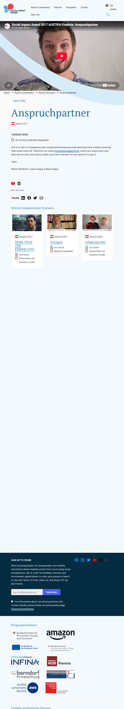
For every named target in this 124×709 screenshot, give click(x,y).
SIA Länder (113, 7)
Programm (71, 7)
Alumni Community (40, 7)
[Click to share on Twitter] (35, 198)
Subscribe (51, 592)
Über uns (35, 14)
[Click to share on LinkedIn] (23, 198)
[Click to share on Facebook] (29, 198)
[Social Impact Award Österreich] (14, 8)
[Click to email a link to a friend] (41, 198)
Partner (58, 7)
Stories (84, 7)
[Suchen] (108, 14)
